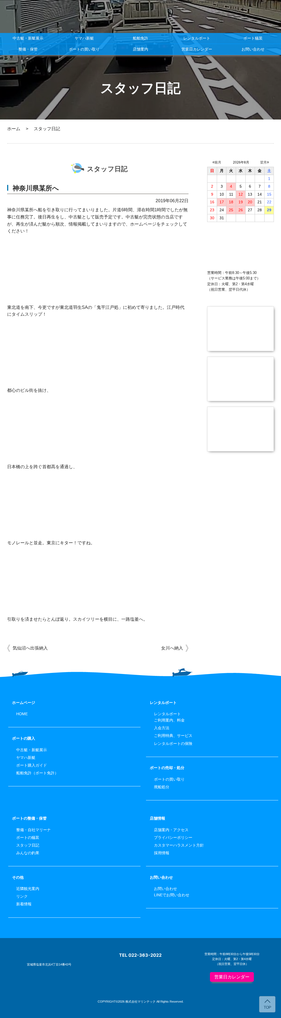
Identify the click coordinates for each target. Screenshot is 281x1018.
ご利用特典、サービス (173, 735)
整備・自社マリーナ (33, 830)
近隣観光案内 (27, 888)
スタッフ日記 (27, 845)
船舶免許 (140, 38)
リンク (22, 896)
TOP (267, 1007)
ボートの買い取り (84, 49)
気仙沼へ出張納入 (30, 648)
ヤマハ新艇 (84, 38)
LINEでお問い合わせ (171, 895)
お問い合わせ (253, 49)
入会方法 (161, 728)
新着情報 (24, 904)
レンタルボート (196, 38)
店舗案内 (140, 49)
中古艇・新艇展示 (28, 38)
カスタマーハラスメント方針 (179, 845)
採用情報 (161, 853)
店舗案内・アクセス (171, 830)
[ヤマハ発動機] (240, 500)
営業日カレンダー (196, 49)
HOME (22, 714)
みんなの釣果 (27, 853)
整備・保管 (28, 49)
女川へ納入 (172, 648)
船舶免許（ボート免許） (37, 773)
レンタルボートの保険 (173, 743)
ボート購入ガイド (31, 765)
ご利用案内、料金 (169, 720)
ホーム (13, 128)
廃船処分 (161, 787)
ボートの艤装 (27, 837)
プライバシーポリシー (173, 837)
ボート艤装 (253, 38)
